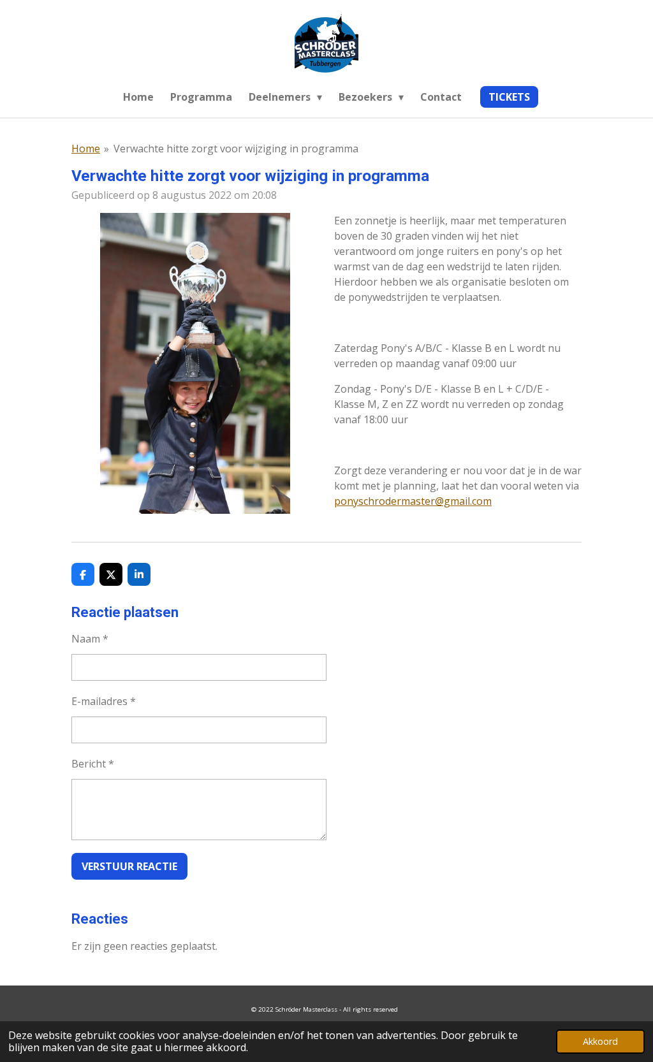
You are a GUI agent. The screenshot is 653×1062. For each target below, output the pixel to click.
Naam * (89, 639)
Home (85, 149)
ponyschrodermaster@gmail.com (413, 501)
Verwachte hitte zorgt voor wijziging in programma (236, 149)
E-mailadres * (103, 701)
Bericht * (92, 764)
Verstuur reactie (129, 866)
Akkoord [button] (600, 1041)
